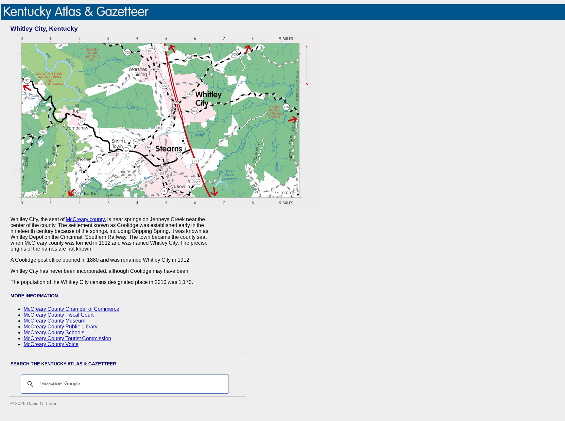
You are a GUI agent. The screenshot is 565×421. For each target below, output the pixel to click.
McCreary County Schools (54, 332)
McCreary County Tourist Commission (67, 338)
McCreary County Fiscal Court (59, 315)
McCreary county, (86, 219)
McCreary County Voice (51, 344)
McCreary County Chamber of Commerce (71, 309)
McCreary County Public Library (60, 326)
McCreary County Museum (54, 321)
